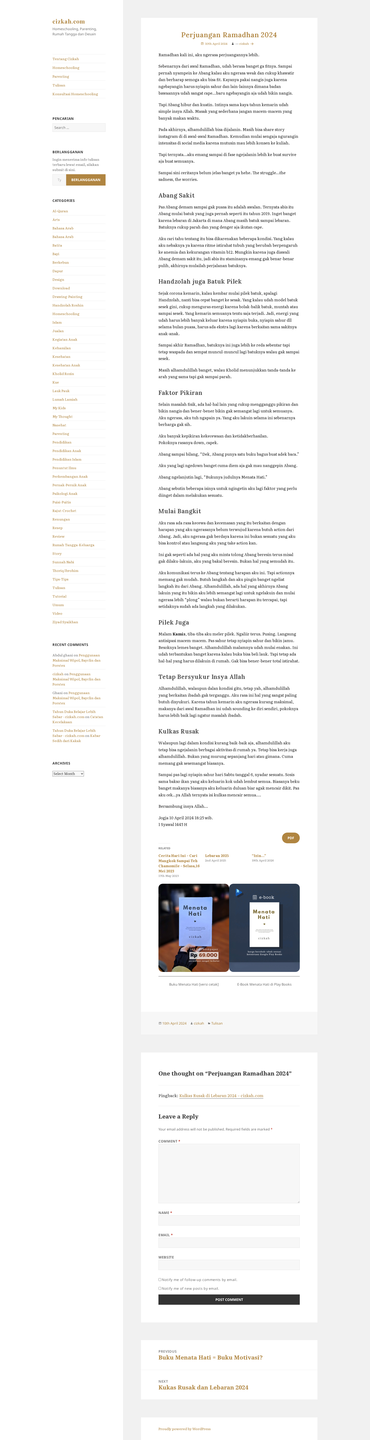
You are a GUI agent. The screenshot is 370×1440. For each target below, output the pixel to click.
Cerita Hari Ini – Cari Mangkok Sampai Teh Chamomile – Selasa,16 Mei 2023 (179, 863)
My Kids (59, 407)
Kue (55, 382)
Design (58, 279)
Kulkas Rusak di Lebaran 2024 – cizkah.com (221, 1095)
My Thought (62, 416)
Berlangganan (85, 179)
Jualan (58, 330)
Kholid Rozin (63, 373)
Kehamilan (61, 347)
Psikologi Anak (65, 493)
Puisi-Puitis (61, 501)
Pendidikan (62, 442)
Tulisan (58, 85)
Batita (57, 245)
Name (165, 1212)
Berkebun (60, 262)
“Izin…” (259, 855)
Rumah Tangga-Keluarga (73, 544)
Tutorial (59, 596)
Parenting (60, 76)
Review (58, 536)
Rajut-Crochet (64, 510)
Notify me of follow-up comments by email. (199, 1279)
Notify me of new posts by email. (190, 1288)
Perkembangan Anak (70, 476)
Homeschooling (65, 67)
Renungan (61, 519)
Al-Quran (60, 210)
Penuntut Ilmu (64, 467)
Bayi (55, 253)
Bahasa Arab (62, 228)
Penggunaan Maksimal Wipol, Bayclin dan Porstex (76, 660)
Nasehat (59, 424)
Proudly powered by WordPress (184, 1428)
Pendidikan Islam (66, 459)
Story (57, 553)
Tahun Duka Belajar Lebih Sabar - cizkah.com (74, 714)
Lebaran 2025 (217, 855)
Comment (169, 1141)
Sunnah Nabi (63, 561)
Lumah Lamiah (65, 399)
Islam (57, 322)
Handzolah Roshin (68, 305)
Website (166, 1257)
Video (57, 613)
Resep (57, 527)
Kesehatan (61, 356)
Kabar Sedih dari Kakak (76, 738)
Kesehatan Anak (66, 364)
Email (165, 1235)
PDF (291, 838)
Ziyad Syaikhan (65, 621)
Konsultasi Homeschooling (75, 93)
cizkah (58, 673)
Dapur (57, 270)
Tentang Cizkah (65, 58)
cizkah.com (68, 21)
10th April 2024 (216, 43)
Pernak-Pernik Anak (69, 484)
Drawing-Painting (67, 296)
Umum (58, 604)
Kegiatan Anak (64, 339)
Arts (56, 219)
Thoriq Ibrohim (65, 570)
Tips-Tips (60, 579)
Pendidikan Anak (66, 450)
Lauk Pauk (61, 390)
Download (61, 287)
